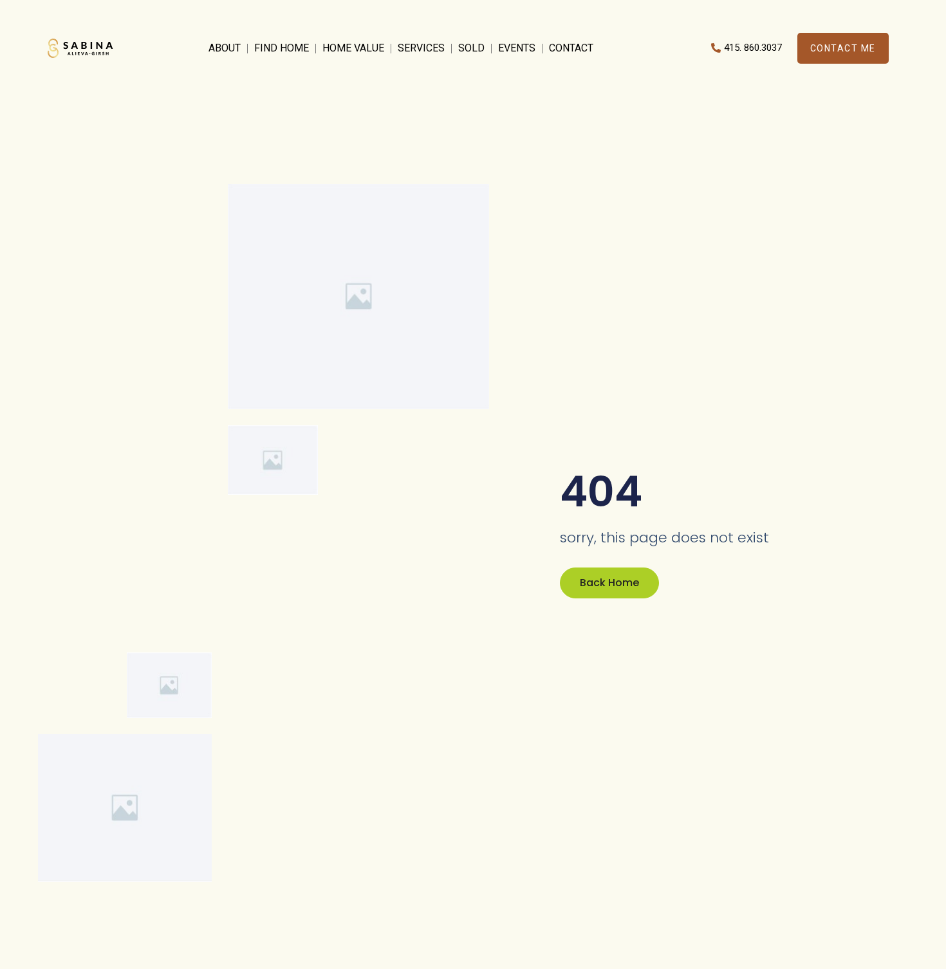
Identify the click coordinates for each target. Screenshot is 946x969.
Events (516, 48)
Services (421, 48)
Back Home (609, 582)
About (225, 48)
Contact (571, 48)
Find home (281, 48)
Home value (353, 48)
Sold (471, 48)
